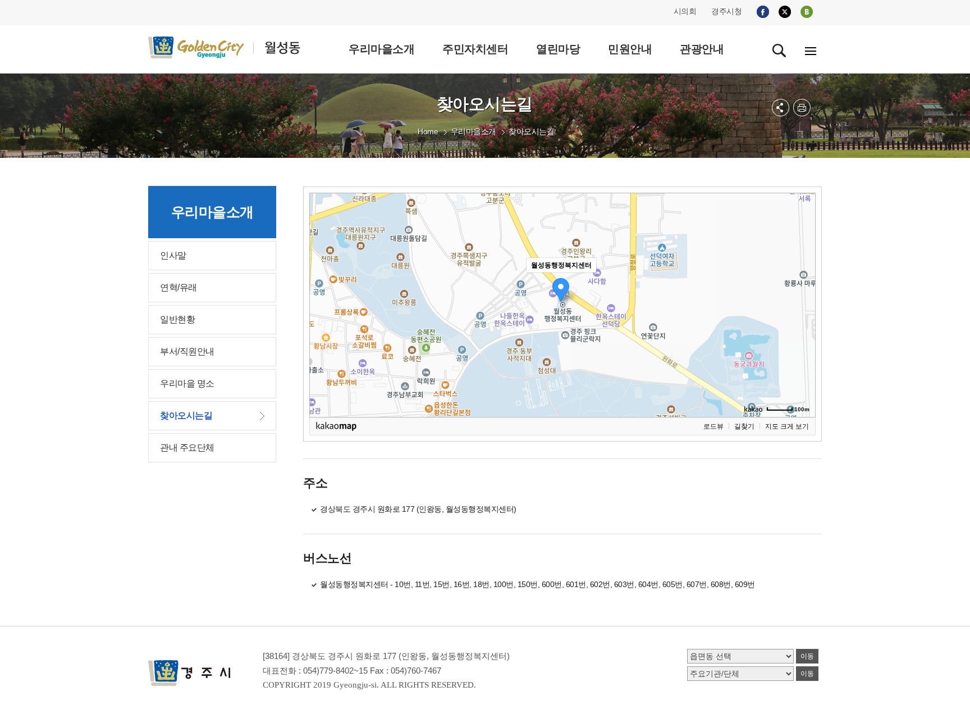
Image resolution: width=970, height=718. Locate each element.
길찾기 (744, 426)
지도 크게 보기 (787, 426)
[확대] (801, 285)
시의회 (685, 11)
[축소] (801, 303)
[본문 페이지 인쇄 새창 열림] (802, 107)
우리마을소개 (473, 131)
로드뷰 (713, 426)
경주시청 (726, 11)
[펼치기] (780, 107)
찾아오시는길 (531, 131)
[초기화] (801, 324)
